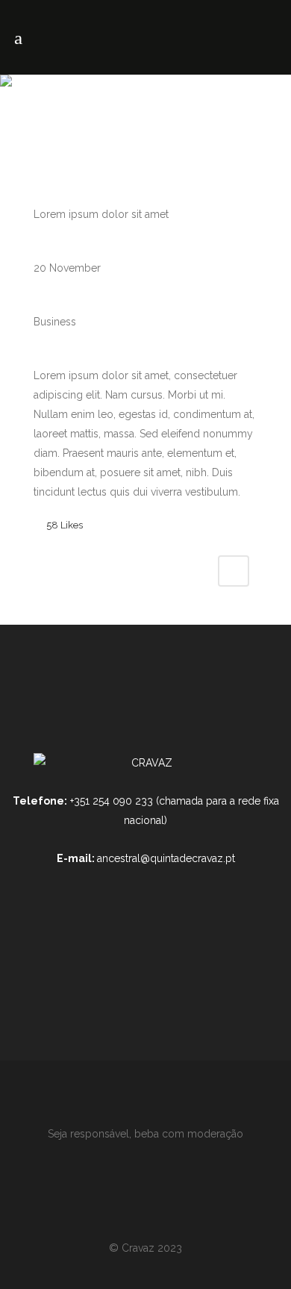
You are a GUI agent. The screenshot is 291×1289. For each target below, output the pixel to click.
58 (64, 525)
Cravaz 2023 (152, 1248)
